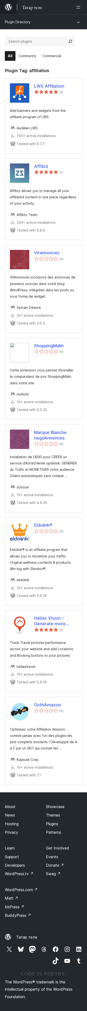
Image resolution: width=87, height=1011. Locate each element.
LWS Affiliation (49, 86)
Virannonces (47, 252)
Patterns (53, 832)
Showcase (55, 806)
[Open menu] (79, 7)
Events (52, 856)
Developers (15, 865)
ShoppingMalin (49, 345)
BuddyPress (18, 915)
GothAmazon (47, 704)
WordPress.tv (19, 873)
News (10, 815)
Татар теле (26, 937)
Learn (10, 848)
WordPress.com (21, 889)
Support (12, 856)
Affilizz (41, 166)
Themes (53, 815)
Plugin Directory (17, 22)
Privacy (11, 832)
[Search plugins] (70, 41)
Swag (53, 873)
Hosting (12, 823)
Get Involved (57, 848)
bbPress (14, 906)
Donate (55, 865)
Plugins (52, 823)
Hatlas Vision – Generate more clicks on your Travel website (55, 621)
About (10, 806)
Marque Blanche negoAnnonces (50, 435)
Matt (11, 898)
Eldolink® (43, 525)
